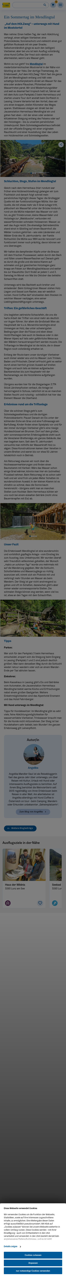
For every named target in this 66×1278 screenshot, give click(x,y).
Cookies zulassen (33, 1255)
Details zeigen (10, 1247)
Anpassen (33, 1263)
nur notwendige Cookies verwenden (33, 1271)
